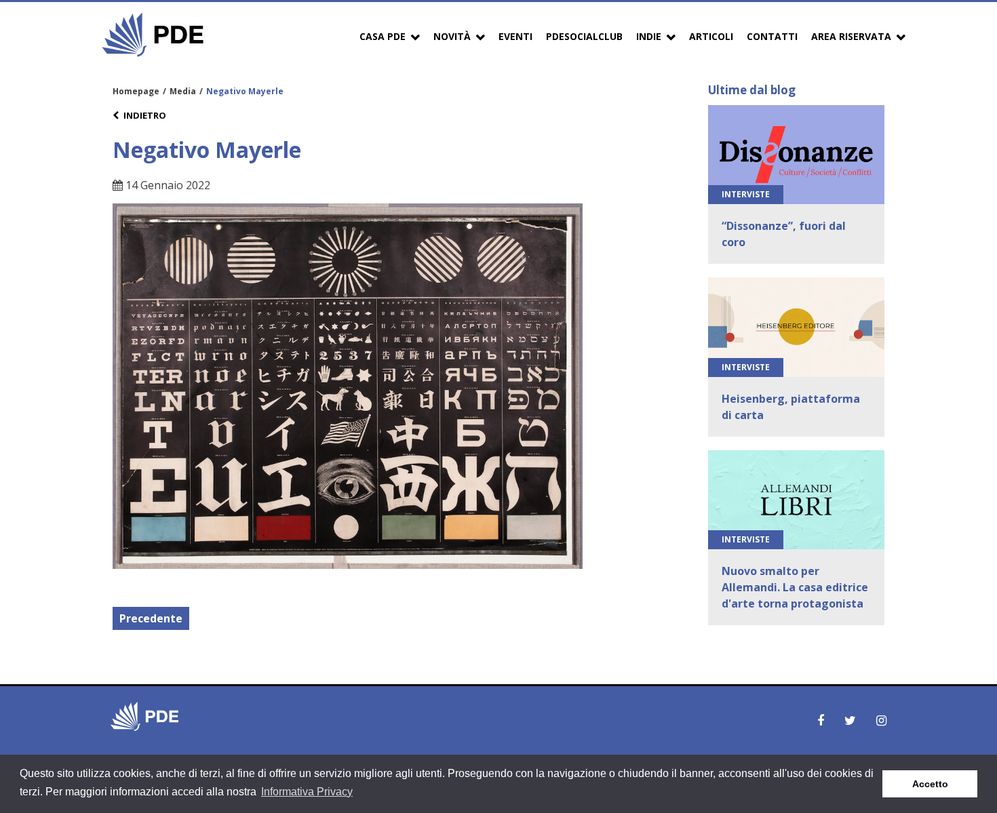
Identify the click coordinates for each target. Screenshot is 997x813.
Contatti (772, 36)
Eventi (515, 36)
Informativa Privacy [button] (307, 791)
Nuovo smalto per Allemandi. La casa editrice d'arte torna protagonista (795, 587)
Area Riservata (851, 36)
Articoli (711, 36)
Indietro (144, 115)
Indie (648, 36)
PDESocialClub (584, 36)
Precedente (150, 618)
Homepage (136, 91)
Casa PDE (382, 36)
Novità (452, 36)
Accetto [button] (930, 783)
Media (183, 91)
